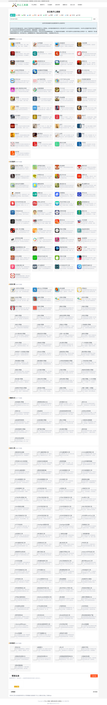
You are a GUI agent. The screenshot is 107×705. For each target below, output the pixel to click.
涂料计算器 (41, 315)
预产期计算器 (41, 429)
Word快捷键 (85, 624)
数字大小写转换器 (25, 695)
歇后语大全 (63, 184)
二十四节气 (41, 238)
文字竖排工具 (19, 579)
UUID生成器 (18, 561)
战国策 (17, 97)
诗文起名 (17, 274)
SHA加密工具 (63, 479)
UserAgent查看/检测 (43, 524)
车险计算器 (85, 315)
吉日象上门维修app (46, 695)
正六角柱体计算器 (20, 333)
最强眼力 (40, 647)
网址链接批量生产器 (87, 615)
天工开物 (84, 106)
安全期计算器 (63, 429)
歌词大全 (62, 220)
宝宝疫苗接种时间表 (65, 411)
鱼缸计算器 (18, 324)
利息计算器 (18, 342)
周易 (61, 115)
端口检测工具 (63, 542)
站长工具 (72, 4)
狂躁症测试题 (85, 656)
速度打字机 (85, 647)
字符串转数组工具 (20, 588)
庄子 (39, 124)
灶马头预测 (18, 256)
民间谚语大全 (85, 202)
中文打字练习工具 (65, 202)
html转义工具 (85, 497)
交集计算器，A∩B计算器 (89, 379)
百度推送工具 (85, 524)
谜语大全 (84, 61)
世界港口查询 (41, 165)
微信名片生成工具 (43, 256)
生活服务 (50, 4)
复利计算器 (85, 333)
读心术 (62, 647)
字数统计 (84, 288)
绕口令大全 (63, 175)
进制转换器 (63, 461)
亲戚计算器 (41, 324)
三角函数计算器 (86, 324)
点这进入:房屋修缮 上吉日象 (31, 1)
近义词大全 (41, 52)
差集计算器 (63, 388)
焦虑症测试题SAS (43, 656)
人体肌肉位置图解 (87, 420)
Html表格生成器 (19, 506)
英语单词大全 (41, 61)
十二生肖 (84, 247)
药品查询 (40, 411)
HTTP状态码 (18, 524)
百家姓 (17, 142)
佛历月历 (84, 165)
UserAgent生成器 (64, 524)
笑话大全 (17, 647)
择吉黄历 (62, 165)
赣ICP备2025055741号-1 (53, 703)
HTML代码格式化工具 (66, 497)
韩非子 (17, 133)
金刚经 (39, 115)
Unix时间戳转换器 (87, 461)
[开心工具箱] (20, 4)
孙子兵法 (84, 97)
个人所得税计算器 (87, 342)
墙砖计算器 (18, 315)
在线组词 (62, 43)
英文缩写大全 (63, 61)
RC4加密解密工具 (20, 479)
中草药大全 (41, 175)
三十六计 (62, 88)
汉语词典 (84, 43)
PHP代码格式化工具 (21, 570)
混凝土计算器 (63, 324)
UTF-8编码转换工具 (43, 452)
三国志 (17, 106)
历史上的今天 (41, 202)
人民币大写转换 (19, 288)
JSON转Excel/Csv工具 (88, 515)
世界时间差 (63, 211)
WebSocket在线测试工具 (44, 597)
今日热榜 (84, 220)
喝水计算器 (63, 420)
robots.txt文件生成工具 (88, 552)
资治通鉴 (84, 88)
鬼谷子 (84, 115)
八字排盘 (40, 229)
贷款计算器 (63, 297)
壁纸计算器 (63, 306)
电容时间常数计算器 (87, 370)
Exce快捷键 (18, 633)
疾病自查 (17, 193)
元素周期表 (41, 88)
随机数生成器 (85, 479)
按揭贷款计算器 (64, 351)
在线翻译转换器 (19, 61)
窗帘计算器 (18, 306)
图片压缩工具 (41, 552)
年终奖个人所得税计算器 (22, 351)
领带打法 (84, 256)
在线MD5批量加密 (43, 461)
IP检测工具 (85, 542)
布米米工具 (12, 695)
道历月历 (17, 175)
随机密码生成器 (19, 452)
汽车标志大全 (19, 211)
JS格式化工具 (86, 488)
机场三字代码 (19, 165)
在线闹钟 (84, 238)
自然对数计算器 (64, 379)
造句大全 (84, 52)
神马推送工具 (41, 533)
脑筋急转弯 (41, 184)
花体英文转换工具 (87, 588)
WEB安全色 (41, 615)
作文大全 (17, 79)
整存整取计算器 (42, 361)
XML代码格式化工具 (21, 515)
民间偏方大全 (63, 402)
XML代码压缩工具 (87, 506)
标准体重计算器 (42, 420)
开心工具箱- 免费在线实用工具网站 (53, 701)
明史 (83, 133)
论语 (39, 97)
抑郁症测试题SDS (20, 656)
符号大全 (84, 193)
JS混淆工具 (63, 488)
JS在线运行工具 (86, 570)
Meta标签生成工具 (65, 615)
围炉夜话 (40, 133)
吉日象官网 (18, 695)
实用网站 (62, 193)
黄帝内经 (84, 429)
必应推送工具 (19, 533)
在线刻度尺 (33, 695)
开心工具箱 (39, 695)
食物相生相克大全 (43, 402)
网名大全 (84, 211)
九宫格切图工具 (19, 265)
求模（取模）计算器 (87, 388)
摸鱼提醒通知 (19, 665)
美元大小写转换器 (43, 288)
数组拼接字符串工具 (43, 588)
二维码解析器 (85, 533)
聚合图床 (62, 597)
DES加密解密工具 (87, 470)
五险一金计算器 (64, 333)
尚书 (39, 106)
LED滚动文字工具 (65, 265)
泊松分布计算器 (42, 379)
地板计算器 (85, 306)
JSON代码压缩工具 (43, 515)
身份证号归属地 (19, 184)
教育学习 (42, 4)
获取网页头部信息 (20, 552)
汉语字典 (17, 43)
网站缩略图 (63, 579)
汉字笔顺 (40, 43)
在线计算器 (18, 297)
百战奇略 (62, 97)
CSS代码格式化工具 (65, 506)
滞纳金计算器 (41, 342)
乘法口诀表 (63, 142)
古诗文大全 (63, 70)
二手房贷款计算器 (87, 361)
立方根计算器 (41, 370)
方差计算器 (63, 370)
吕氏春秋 (17, 115)
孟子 (61, 124)
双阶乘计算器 (41, 388)
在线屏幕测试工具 (20, 247)
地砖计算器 (41, 306)
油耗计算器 (41, 297)
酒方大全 (84, 402)
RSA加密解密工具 (43, 479)
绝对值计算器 (19, 379)
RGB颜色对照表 (19, 606)
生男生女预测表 (86, 411)
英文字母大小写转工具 (66, 588)
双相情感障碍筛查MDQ (66, 656)
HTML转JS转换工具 (20, 497)
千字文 (84, 142)
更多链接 (95, 691)
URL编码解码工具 (65, 452)
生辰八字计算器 (19, 229)
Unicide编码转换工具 (88, 452)
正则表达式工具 (42, 542)
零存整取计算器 (19, 361)
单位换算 (62, 288)
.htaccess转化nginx (20, 624)
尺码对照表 (18, 220)
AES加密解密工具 (65, 470)
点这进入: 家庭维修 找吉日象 (43, 1)
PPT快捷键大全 (42, 633)
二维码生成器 (63, 533)
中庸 (83, 124)
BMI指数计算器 (19, 402)
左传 (61, 133)
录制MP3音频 (63, 633)
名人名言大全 (85, 70)
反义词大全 (63, 52)
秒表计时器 (63, 256)
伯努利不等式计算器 (21, 388)
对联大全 (84, 175)
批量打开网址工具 (65, 552)
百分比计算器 (41, 351)
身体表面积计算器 (20, 429)
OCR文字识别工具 (20, 202)
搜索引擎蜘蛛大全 (87, 597)
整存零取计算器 (86, 351)
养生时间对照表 (19, 438)
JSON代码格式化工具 (66, 515)
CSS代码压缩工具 (43, 506)
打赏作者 (94, 676)
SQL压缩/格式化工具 (65, 561)
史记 (16, 124)
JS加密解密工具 (19, 488)
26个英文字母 (41, 79)
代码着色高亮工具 (43, 561)
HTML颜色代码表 (42, 606)
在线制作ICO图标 (87, 579)
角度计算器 (18, 370)
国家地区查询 (63, 247)
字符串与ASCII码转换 (21, 461)
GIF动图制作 (41, 265)
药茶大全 (17, 411)
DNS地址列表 (64, 624)
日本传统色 (85, 606)
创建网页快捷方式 (87, 265)
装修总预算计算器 (65, 315)
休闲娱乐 (80, 4)
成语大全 (17, 52)
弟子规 (17, 151)
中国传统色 (63, 606)
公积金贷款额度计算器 (66, 361)
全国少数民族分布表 (21, 88)
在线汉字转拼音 (19, 70)
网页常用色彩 (19, 615)
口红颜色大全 (63, 238)
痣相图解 (40, 211)
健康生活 (65, 4)
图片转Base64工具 (87, 561)
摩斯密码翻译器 (42, 470)
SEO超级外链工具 (20, 542)
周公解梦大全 (85, 184)
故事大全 (40, 193)
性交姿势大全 (41, 247)
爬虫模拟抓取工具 (65, 570)
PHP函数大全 (41, 570)
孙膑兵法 (62, 106)
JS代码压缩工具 (42, 488)
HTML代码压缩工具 (43, 497)
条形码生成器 (19, 238)
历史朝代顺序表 (86, 79)
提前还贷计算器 (42, 333)
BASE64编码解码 (20, 470)
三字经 (39, 142)
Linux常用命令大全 (43, 579)
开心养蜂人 (34, 4)
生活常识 (40, 220)
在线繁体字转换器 (43, 70)
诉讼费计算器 (63, 342)
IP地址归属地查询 (20, 597)
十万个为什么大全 (65, 79)
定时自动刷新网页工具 (44, 624)
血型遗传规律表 (19, 420)
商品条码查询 (85, 229)
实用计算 (57, 4)
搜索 (94, 19)
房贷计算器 (85, 297)
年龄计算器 (63, 229)
